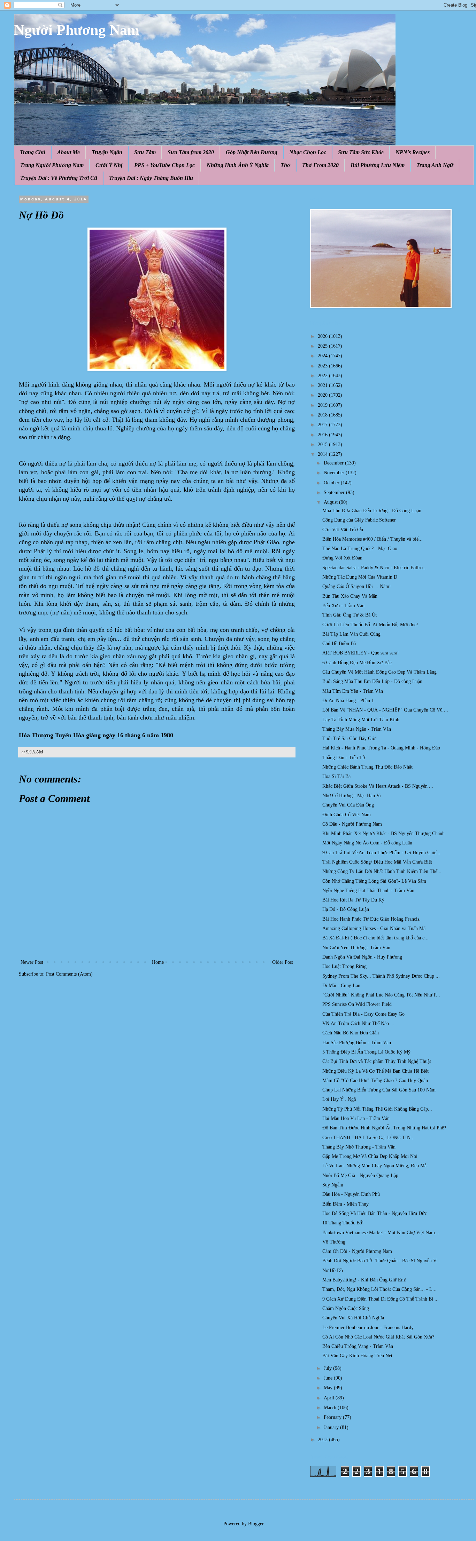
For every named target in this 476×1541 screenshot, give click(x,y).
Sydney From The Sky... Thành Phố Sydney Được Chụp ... (381, 976)
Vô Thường (333, 1242)
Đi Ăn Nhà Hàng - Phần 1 (348, 700)
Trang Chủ (32, 152)
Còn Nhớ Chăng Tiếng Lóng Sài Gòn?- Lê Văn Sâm (374, 881)
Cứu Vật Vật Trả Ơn (342, 529)
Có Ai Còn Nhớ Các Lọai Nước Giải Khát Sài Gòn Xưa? (378, 1337)
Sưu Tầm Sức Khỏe (361, 152)
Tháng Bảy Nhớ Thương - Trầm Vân (359, 1147)
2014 (323, 454)
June (329, 1378)
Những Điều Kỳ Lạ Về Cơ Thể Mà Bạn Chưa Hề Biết (375, 1071)
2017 (323, 424)
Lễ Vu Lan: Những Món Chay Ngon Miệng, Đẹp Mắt (375, 1165)
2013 (323, 1439)
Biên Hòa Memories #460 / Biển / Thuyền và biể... (372, 539)
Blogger (255, 1523)
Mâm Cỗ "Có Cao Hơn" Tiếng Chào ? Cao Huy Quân (375, 1080)
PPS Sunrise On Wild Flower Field (357, 1004)
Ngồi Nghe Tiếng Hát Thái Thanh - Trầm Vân (368, 890)
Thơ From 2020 (320, 165)
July (328, 1368)
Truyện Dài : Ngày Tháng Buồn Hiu (151, 178)
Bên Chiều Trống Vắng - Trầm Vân (357, 1346)
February (333, 1417)
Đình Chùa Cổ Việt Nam (346, 814)
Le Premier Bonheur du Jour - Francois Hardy (368, 1327)
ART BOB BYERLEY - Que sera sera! (360, 653)
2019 (323, 405)
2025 (323, 346)
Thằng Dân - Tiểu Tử (343, 757)
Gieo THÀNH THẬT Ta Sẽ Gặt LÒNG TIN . (367, 1137)
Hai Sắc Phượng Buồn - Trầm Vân (356, 1042)
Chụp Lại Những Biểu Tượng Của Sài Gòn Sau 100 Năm (379, 1090)
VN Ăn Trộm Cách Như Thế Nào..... (359, 1023)
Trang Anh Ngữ (434, 165)
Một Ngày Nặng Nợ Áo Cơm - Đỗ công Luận (367, 842)
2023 (323, 365)
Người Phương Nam (76, 30)
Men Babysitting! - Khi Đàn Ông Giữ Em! (364, 1279)
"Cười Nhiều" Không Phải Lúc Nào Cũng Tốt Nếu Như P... (381, 995)
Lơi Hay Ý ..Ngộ (339, 1099)
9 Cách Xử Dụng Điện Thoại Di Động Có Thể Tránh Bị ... (380, 1299)
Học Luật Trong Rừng (344, 966)
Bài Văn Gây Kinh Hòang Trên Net (357, 1355)
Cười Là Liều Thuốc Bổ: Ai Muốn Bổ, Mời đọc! (370, 624)
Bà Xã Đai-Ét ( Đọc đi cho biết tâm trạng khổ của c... (375, 937)
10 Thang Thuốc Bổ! (343, 1222)
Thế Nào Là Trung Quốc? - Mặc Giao (359, 548)
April (330, 1397)
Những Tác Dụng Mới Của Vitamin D (359, 577)
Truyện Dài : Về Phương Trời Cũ (58, 178)
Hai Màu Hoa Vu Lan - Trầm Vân (356, 1118)
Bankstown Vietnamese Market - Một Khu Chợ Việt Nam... (380, 1232)
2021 (323, 385)
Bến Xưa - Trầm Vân (343, 605)
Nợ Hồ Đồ (332, 1270)
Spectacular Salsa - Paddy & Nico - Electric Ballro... (374, 567)
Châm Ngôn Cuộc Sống (345, 1308)
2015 (323, 444)
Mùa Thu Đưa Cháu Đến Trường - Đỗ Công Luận (371, 510)
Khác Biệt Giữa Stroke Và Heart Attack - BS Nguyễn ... (377, 786)
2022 (323, 375)
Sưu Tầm (145, 152)
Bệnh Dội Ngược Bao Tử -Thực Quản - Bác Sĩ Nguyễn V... (381, 1260)
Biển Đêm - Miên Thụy (345, 1204)
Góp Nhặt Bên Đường (251, 152)
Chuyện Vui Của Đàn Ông (348, 805)
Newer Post (32, 962)
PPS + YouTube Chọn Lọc (164, 165)
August (331, 502)
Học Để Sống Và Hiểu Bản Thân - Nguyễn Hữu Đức (374, 1213)
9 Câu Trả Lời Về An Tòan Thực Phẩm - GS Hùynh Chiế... (381, 852)
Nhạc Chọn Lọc (307, 152)
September (335, 492)
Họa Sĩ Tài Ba (336, 776)
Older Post (282, 962)
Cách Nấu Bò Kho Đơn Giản (350, 1032)
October (332, 482)
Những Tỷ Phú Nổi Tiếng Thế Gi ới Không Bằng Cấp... (377, 1109)
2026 (323, 336)
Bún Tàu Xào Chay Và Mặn (349, 596)
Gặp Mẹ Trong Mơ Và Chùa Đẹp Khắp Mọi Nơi (369, 1156)
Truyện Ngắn (107, 152)
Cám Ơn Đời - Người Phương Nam (357, 1251)
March (331, 1407)
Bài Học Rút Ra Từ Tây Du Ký (353, 900)
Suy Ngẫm (332, 1184)
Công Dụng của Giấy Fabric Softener (359, 520)
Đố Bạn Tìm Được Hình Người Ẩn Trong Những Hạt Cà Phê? (384, 1127)
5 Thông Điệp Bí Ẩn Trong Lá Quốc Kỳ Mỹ (366, 1052)
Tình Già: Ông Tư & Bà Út (349, 615)
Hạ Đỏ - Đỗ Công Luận (345, 909)
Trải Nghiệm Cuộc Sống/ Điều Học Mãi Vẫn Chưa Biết (377, 862)
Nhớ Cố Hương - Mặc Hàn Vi (351, 795)
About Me (68, 152)
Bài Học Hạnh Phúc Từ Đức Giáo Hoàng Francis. (371, 919)
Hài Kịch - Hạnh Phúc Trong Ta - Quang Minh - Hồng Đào (381, 747)
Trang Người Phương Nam (52, 165)
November (335, 472)
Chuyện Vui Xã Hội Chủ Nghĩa (353, 1317)
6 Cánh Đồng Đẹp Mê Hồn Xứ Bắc (357, 662)
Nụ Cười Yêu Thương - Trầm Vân (356, 947)
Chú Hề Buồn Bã (339, 643)
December (334, 463)
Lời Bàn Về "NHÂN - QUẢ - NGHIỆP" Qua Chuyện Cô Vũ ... (385, 710)
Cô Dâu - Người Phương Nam (352, 824)
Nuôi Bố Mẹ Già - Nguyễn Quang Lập (360, 1175)
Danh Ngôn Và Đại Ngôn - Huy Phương (362, 957)
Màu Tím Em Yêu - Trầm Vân (352, 691)
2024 (323, 355)
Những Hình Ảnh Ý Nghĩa (238, 165)
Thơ (285, 165)
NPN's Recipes (413, 152)
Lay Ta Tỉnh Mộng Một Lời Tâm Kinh (360, 719)
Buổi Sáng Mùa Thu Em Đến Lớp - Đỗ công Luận (372, 681)
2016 (323, 434)
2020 (323, 395)
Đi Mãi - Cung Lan (341, 985)
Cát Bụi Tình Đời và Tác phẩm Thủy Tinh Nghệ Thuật (376, 1061)
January (332, 1427)
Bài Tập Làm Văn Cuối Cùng (351, 634)
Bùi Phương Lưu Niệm (378, 165)
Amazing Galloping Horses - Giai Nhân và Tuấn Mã (373, 928)
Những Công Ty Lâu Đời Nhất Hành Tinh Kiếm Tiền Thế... (382, 871)
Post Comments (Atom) (69, 974)
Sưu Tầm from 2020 (191, 152)
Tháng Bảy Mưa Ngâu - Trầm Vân (356, 729)
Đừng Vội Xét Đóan (342, 558)
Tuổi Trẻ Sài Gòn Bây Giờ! (349, 738)
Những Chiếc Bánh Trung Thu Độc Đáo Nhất (367, 767)
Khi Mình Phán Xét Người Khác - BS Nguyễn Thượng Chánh (383, 833)
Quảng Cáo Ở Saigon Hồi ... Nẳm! (356, 586)
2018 (323, 415)
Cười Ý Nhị (108, 165)
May (329, 1387)
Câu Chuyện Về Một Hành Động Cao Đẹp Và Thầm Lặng (379, 672)
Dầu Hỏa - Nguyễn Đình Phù (351, 1194)
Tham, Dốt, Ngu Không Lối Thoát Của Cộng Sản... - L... (379, 1289)
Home (158, 962)
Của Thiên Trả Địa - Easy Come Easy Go (363, 1014)
